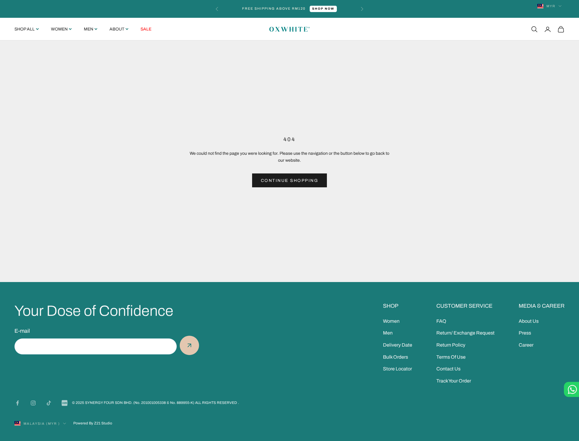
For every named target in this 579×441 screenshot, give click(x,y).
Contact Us (448, 368)
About (116, 29)
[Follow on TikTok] (49, 403)
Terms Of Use (451, 357)
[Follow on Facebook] (17, 403)
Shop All (24, 29)
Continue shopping (289, 180)
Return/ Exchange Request (465, 332)
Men (88, 29)
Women (59, 29)
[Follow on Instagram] (33, 403)
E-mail (22, 331)
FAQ (441, 321)
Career (526, 344)
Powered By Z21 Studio (92, 423)
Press (525, 332)
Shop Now (323, 8)
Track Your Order (453, 380)
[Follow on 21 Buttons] (65, 403)
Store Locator (397, 368)
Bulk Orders (395, 357)
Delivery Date (397, 344)
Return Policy (450, 344)
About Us (529, 321)
